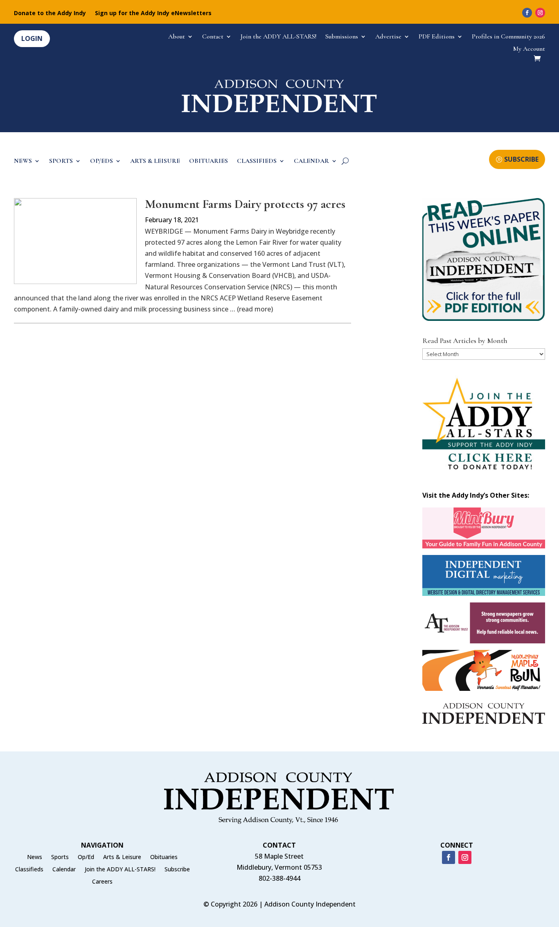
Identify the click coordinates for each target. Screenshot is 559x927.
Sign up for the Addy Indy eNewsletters (153, 13)
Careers (102, 882)
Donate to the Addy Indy (50, 13)
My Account (529, 49)
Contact (212, 37)
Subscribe (177, 869)
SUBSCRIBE (521, 159)
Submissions (341, 37)
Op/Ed (86, 857)
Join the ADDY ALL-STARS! (278, 37)
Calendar (64, 869)
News (34, 857)
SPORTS (61, 161)
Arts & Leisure (122, 857)
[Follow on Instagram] (540, 13)
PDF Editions (437, 37)
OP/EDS (101, 161)
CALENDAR (311, 161)
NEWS (23, 161)
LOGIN (32, 38)
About (176, 37)
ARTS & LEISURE (155, 161)
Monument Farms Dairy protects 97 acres (245, 204)
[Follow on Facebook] (527, 13)
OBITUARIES (208, 161)
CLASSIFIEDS (257, 161)
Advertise (388, 37)
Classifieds (29, 869)
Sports (60, 857)
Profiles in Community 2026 (508, 37)
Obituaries (164, 857)
